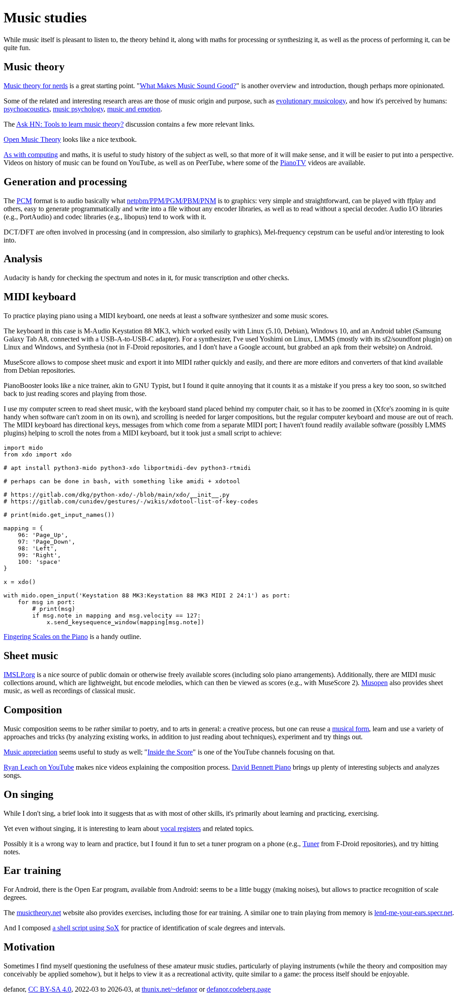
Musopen (374, 682)
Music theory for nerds (36, 85)
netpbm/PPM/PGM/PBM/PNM (171, 201)
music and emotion (133, 109)
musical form (350, 729)
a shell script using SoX (85, 928)
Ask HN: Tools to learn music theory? (70, 124)
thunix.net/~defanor (169, 989)
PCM (24, 201)
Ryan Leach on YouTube (39, 767)
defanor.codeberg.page (239, 989)
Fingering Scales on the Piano (46, 636)
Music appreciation (30, 752)
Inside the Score (170, 752)
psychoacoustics (26, 109)
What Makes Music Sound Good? (188, 85)
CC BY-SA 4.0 (49, 989)
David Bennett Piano (261, 767)
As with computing (31, 154)
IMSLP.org (19, 674)
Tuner (311, 844)
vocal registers (180, 828)
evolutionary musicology (311, 101)
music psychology (78, 109)
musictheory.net (39, 912)
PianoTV (293, 162)
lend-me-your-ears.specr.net (413, 912)
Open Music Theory (32, 139)
